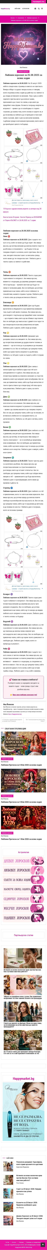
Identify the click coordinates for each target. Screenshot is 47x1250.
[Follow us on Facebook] (35, 8)
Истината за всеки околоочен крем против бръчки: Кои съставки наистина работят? (22, 971)
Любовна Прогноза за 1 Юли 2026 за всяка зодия (21, 839)
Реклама (21, 1242)
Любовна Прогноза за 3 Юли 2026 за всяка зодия (21, 802)
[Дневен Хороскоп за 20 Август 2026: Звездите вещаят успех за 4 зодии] (8, 1220)
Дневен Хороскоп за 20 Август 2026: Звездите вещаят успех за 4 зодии (29, 1217)
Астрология (25, 8)
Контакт (14, 1242)
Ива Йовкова (23, 67)
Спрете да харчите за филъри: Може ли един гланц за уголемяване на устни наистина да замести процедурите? (22, 1025)
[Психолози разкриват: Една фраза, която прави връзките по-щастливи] (8, 1166)
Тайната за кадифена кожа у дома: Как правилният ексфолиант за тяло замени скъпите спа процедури (23, 997)
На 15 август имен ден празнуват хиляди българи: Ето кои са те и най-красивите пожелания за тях (22, 1052)
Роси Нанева (20, 1183)
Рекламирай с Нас (38, 2)
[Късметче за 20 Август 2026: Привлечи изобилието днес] (8, 1207)
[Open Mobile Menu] (42, 8)
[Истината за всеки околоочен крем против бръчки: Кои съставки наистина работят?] (8, 1180)
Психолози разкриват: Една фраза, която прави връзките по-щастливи (29, 1163)
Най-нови (17, 8)
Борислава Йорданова (22, 1167)
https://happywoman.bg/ (15, 714)
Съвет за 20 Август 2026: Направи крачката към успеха (28, 1190)
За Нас (7, 1242)
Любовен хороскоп (23, 71)
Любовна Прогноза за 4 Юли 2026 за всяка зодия (21, 765)
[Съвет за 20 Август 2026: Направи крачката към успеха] (8, 1193)
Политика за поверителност (34, 1242)
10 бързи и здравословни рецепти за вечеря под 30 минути (12, 720)
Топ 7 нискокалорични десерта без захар (35, 720)
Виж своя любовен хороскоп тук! (25, 694)
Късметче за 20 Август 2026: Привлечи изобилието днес (26, 1203)
